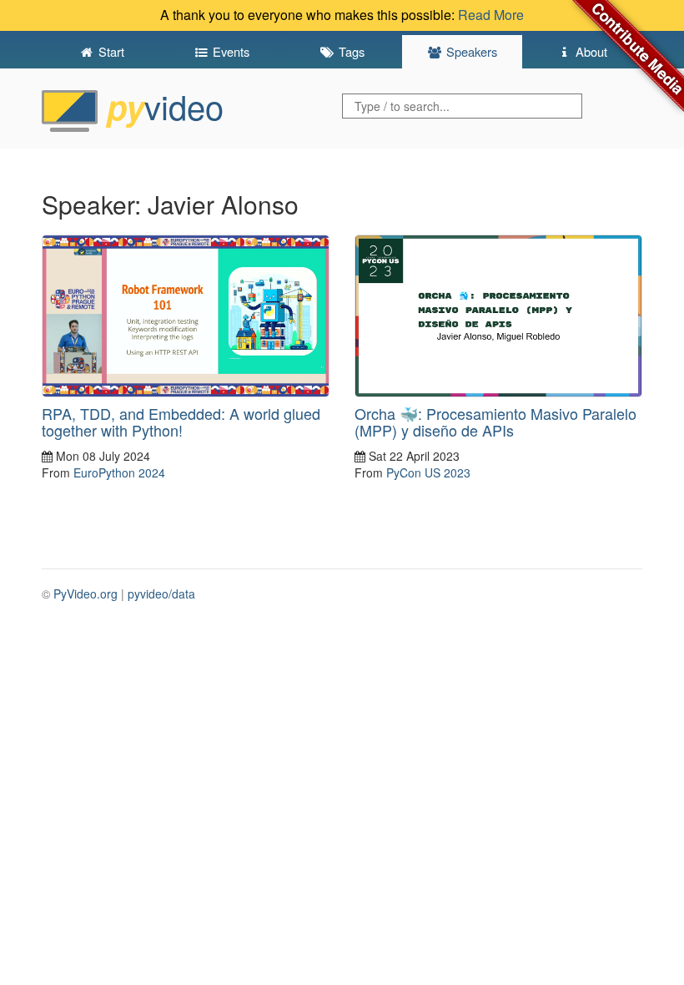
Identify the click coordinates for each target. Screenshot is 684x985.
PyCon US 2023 (428, 472)
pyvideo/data (161, 593)
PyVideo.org (85, 593)
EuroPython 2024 (119, 472)
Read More (491, 14)
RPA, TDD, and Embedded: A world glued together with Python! (181, 421)
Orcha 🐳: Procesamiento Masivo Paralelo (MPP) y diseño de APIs (495, 421)
